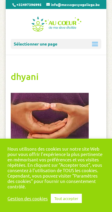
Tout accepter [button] (66, 198)
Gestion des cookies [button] (27, 198)
